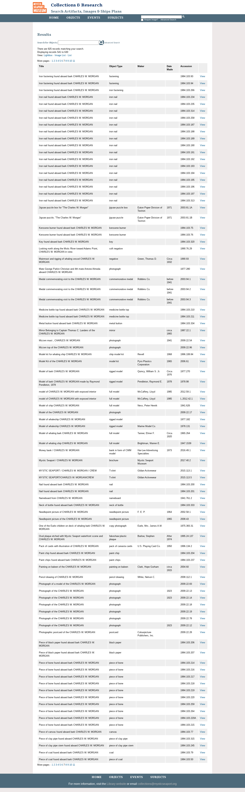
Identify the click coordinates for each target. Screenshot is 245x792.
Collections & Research (76, 5)
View (202, 76)
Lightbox (48, 55)
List (70, 55)
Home (54, 18)
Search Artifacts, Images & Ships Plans (86, 11)
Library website (116, 783)
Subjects (115, 18)
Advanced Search (168, 20)
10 (70, 61)
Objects (73, 18)
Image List (60, 55)
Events (94, 18)
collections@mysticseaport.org (157, 783)
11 (74, 61)
